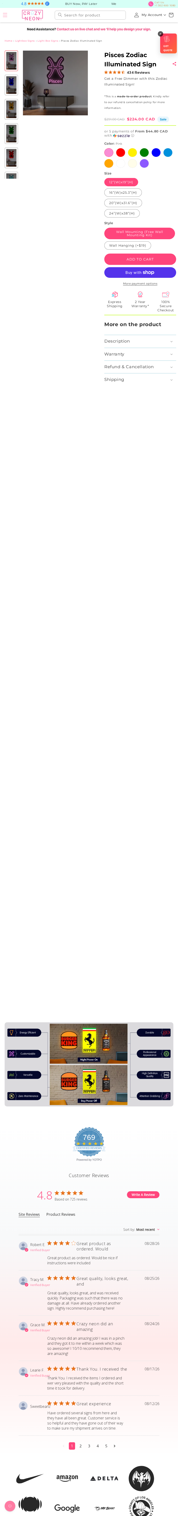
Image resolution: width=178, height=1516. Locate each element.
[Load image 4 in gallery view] (11, 133)
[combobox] (90, 15)
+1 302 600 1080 (165, 4)
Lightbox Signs (25, 40)
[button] (5, 15)
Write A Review (143, 1194)
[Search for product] (60, 15)
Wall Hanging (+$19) (127, 245)
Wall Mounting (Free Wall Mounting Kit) (139, 233)
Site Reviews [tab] (29, 1214)
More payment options (140, 283)
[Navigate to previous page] (64, 1446)
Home (8, 40)
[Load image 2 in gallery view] (11, 85)
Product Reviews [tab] (60, 1214)
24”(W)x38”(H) (122, 213)
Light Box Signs (48, 40)
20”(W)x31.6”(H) (123, 203)
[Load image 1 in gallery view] (11, 60)
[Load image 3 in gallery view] (11, 109)
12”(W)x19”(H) (121, 182)
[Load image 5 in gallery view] (11, 157)
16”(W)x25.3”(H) (123, 192)
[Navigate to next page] (115, 1446)
